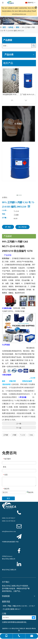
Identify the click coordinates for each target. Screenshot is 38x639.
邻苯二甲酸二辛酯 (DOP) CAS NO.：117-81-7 (19, 606)
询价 (9, 227)
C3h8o (31, 435)
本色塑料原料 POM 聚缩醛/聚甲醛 (11, 94)
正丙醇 (5, 435)
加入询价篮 (22, 227)
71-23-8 (22, 435)
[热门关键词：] (34, 45)
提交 (8, 498)
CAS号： (5, 210)
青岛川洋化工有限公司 (9, 569)
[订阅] (33, 617)
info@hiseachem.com (19, 14)
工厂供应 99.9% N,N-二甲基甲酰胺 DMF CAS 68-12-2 (28, 94)
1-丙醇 (14, 435)
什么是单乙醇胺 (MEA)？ (12, 609)
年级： (4, 214)
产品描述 (8, 236)
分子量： (5, 217)
